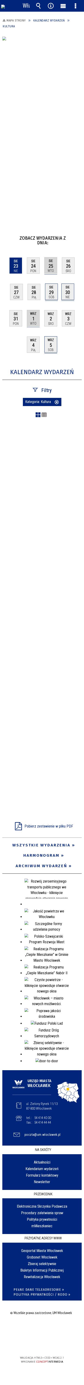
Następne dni (78, 236)
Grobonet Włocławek (42, 1257)
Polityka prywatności (42, 1219)
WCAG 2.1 (56, 1344)
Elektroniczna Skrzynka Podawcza (42, 1206)
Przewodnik (43, 1194)
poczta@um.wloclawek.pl (42, 1134)
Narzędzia (50, 5)
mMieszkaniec (42, 1226)
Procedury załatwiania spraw (42, 1213)
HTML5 (34, 1344)
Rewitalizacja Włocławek (42, 1277)
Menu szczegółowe (75, 5)
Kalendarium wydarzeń (42, 1169)
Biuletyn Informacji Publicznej (42, 1270)
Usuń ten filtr (56, 402)
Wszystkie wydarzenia (41, 845)
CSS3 (41, 1344)
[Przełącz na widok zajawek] (38, 415)
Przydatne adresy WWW (43, 1238)
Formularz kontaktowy (42, 1175)
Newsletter (42, 1182)
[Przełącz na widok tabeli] (44, 415)
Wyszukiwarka (38, 5)
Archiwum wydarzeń (41, 865)
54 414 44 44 (42, 1122)
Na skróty (43, 1150)
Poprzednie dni (8, 236)
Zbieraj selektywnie (42, 1264)
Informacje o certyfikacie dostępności (42, 1328)
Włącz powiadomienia (26, 5)
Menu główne (63, 5)
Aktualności (42, 1162)
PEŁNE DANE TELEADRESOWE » (39, 1290)
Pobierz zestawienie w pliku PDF (48, 826)
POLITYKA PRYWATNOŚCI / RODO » (42, 1295)
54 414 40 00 (42, 1118)
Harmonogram (41, 855)
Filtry (46, 390)
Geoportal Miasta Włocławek (42, 1250)
